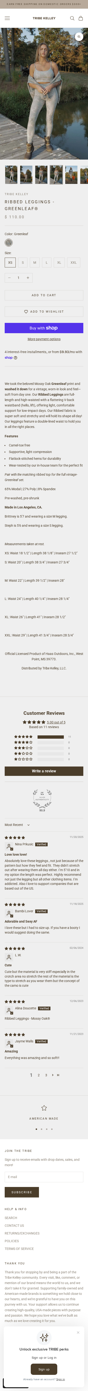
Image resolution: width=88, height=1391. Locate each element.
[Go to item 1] (11, 174)
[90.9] (42, 798)
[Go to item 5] (71, 174)
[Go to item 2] (26, 174)
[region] (44, 1113)
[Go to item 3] (41, 174)
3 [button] (46, 1075)
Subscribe (21, 1192)
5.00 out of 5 (56, 722)
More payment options (44, 339)
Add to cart (44, 295)
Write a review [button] (44, 771)
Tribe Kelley (16, 194)
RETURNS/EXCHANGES (22, 1233)
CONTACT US (14, 1225)
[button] (23, 737)
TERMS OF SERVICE (19, 1249)
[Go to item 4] (56, 174)
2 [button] (39, 1075)
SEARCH (11, 1218)
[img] (15, 838)
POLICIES (12, 1241)
